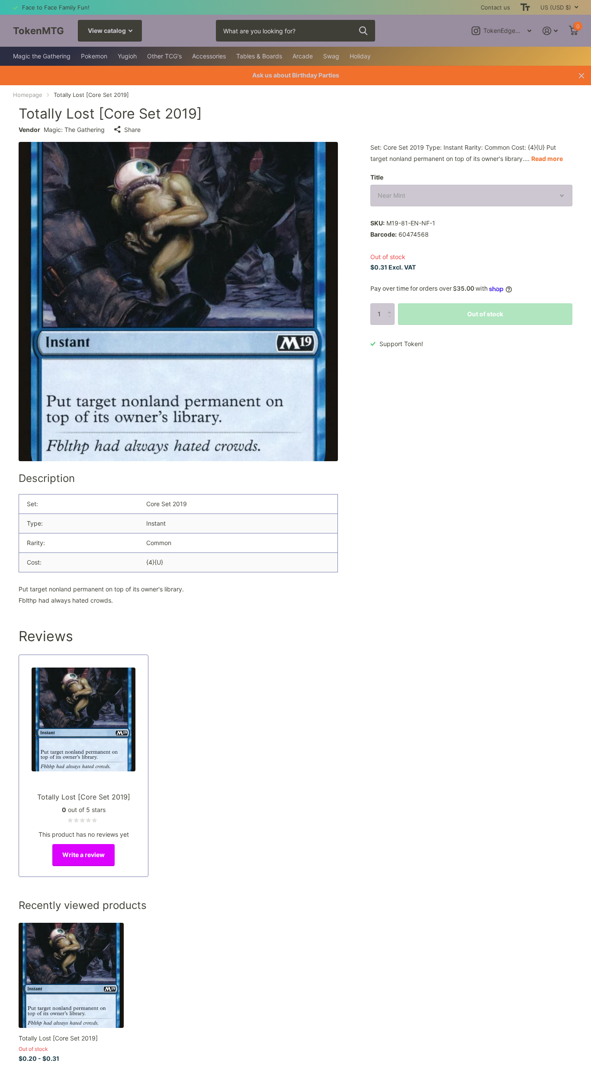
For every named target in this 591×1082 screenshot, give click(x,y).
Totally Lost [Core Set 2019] (58, 1038)
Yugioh (127, 56)
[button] (391, 306)
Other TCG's (164, 56)
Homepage (27, 94)
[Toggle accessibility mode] (525, 7)
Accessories (209, 56)
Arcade (302, 56)
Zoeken (363, 31)
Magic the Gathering (42, 56)
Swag (331, 56)
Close (581, 75)
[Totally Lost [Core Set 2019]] (71, 975)
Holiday (360, 56)
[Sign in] (550, 31)
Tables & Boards (259, 56)
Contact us (495, 7)
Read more (547, 158)
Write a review (83, 854)
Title (376, 177)
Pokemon (94, 56)
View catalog (107, 30)
